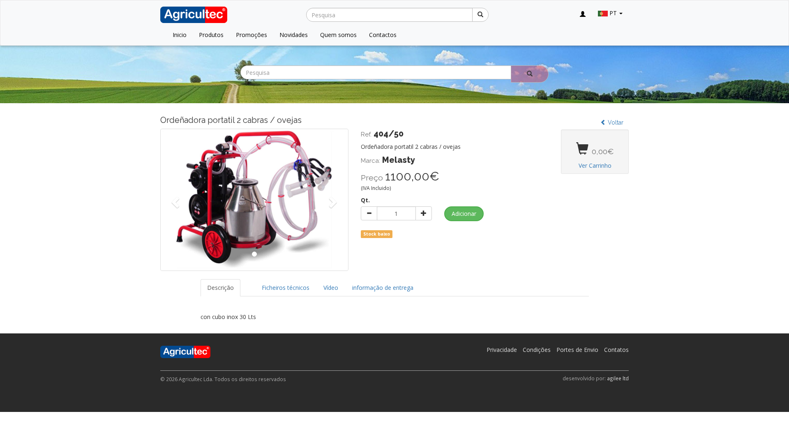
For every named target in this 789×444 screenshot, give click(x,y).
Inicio (180, 35)
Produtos (211, 35)
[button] (174, 200)
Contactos (383, 35)
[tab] (247, 283)
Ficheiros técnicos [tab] (285, 287)
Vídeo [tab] (330, 287)
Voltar (614, 122)
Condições (537, 350)
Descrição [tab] (220, 287)
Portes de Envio (577, 350)
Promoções (251, 35)
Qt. (365, 200)
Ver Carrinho (595, 165)
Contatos (616, 350)
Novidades (293, 35)
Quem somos (338, 35)
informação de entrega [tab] (382, 287)
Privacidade (502, 350)
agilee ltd (618, 378)
